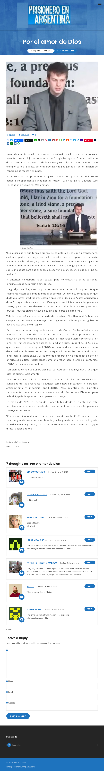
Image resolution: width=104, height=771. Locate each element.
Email (10, 692)
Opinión (48, 51)
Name (10, 681)
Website (11, 703)
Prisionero (25, 135)
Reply (89, 471)
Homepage (35, 51)
